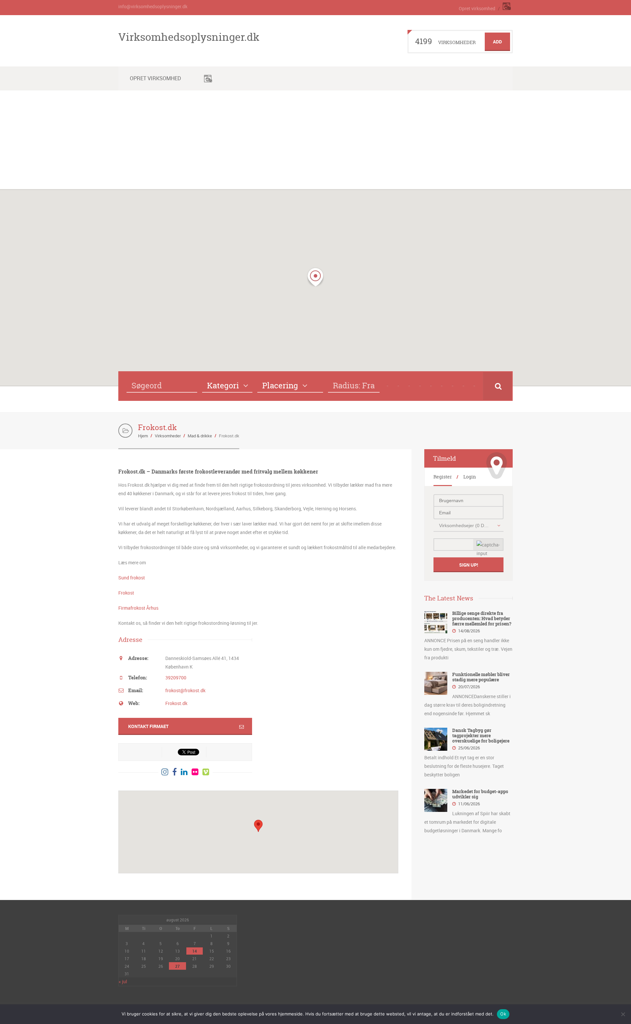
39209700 (175, 677)
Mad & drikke (200, 436)
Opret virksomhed (477, 8)
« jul (123, 981)
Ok (503, 1013)
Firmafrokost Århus (138, 608)
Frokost (126, 593)
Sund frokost (131, 577)
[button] (315, 277)
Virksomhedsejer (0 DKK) (465, 525)
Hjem (143, 436)
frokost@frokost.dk (185, 690)
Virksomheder (168, 436)
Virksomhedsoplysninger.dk (188, 37)
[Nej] (622, 1014)
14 (194, 951)
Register (442, 477)
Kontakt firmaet (148, 726)
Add (497, 41)
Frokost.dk (176, 703)
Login (469, 477)
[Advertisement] (315, 140)
